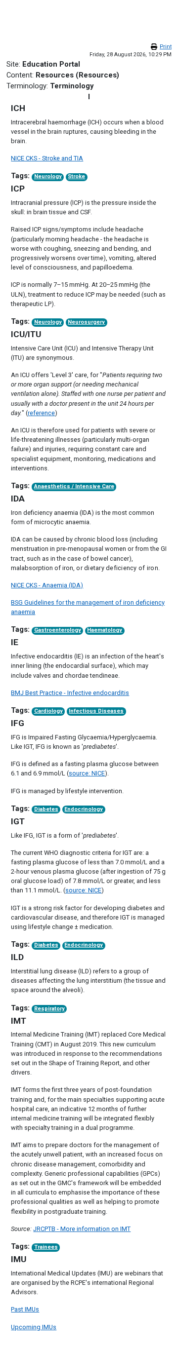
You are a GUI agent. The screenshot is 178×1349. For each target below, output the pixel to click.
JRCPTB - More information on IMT (82, 1229)
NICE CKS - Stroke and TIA (47, 158)
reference (41, 413)
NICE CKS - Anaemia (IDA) (47, 585)
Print (166, 46)
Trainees (46, 1247)
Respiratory (49, 1008)
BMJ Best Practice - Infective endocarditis (70, 692)
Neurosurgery (86, 322)
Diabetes (46, 809)
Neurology (48, 176)
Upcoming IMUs (33, 1327)
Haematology (104, 630)
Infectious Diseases (96, 711)
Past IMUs (25, 1309)
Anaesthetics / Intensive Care (74, 486)
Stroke (76, 176)
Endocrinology (83, 809)
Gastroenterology (57, 630)
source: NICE (87, 773)
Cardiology (48, 711)
